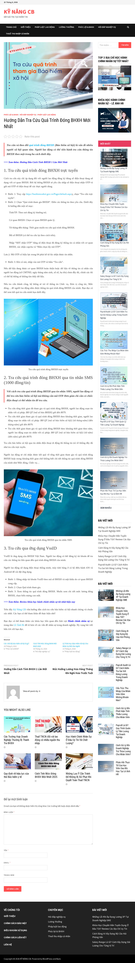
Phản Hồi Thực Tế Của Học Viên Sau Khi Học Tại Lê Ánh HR (123, 768)
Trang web (9, 875)
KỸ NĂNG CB (19, 11)
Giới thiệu (26, 27)
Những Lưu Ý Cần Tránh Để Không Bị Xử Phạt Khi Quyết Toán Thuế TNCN (78, 777)
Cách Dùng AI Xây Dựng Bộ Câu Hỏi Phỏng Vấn (123, 635)
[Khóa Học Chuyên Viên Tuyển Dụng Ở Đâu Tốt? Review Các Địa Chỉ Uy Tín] (113, 193)
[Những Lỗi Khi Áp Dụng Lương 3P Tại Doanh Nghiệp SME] (113, 157)
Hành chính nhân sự (79, 621)
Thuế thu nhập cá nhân (17, 33)
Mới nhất (105, 143)
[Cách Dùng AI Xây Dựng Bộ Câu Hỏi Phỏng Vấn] (113, 231)
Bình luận (9, 812)
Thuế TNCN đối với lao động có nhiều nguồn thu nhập (47, 740)
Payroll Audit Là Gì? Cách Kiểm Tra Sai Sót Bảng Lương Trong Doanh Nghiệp (113, 314)
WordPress (47, 958)
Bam (58, 958)
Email (7, 863)
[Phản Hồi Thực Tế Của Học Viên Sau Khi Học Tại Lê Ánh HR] (113, 479)
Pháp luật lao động (45, 27)
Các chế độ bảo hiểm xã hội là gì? (16, 643)
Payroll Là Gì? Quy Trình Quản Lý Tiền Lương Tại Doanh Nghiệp (123, 731)
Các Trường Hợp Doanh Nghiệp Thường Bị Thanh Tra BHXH (16, 740)
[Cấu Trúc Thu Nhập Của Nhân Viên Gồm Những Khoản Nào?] (113, 339)
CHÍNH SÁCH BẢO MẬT (15, 923)
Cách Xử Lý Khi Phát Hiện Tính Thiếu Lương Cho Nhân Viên (123, 713)
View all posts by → (31, 691)
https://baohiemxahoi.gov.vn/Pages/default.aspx (49, 194)
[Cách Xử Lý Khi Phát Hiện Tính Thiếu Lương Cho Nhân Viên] (113, 375)
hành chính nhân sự (47, 601)
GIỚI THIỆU (9, 916)
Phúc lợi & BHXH (86, 27)
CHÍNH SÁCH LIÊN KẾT (15, 937)
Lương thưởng (66, 27)
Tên (6, 850)
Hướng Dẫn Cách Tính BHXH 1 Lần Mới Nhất (43, 162)
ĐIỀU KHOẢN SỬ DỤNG (15, 930)
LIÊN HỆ (8, 944)
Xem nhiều (106, 507)
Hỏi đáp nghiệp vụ (107, 27)
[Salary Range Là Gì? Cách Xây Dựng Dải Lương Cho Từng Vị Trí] (113, 265)
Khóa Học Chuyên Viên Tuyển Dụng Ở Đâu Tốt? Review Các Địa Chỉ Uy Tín (113, 207)
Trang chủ (11, 27)
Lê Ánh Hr (19, 625)
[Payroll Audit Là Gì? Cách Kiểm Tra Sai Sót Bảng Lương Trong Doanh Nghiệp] (113, 300)
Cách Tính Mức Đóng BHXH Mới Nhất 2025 (46, 775)
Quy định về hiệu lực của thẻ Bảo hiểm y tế (16, 775)
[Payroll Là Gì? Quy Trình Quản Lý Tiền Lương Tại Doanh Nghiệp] (113, 410)
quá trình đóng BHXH (41, 145)
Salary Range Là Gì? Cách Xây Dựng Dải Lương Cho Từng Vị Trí (123, 653)
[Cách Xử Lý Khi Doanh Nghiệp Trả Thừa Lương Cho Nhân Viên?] (113, 446)
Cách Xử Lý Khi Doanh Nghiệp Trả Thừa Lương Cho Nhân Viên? (123, 750)
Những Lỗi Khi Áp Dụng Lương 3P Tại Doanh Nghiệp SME (123, 595)
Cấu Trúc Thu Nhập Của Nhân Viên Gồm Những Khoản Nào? (123, 694)
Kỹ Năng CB (19, 609)
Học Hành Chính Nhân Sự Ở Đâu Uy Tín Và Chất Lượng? (79, 740)
